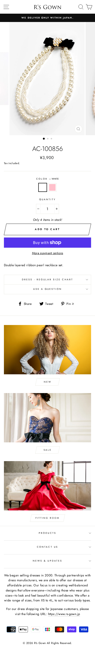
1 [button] (44, 139)
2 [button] (48, 139)
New (47, 382)
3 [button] (52, 139)
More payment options (47, 253)
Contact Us (47, 547)
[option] (47, 18)
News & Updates (47, 561)
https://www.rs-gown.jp (64, 614)
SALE (48, 450)
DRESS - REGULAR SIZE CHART (47, 279)
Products (47, 533)
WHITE (43, 187)
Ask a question (47, 289)
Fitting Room (47, 518)
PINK (52, 187)
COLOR (47, 179)
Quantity (47, 199)
